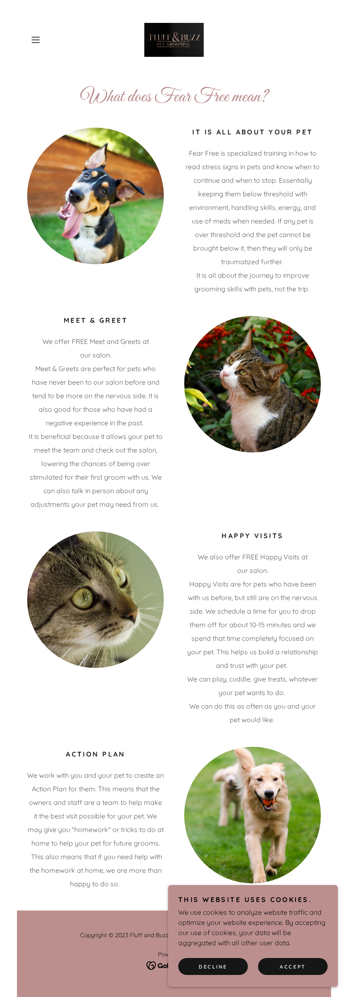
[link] (174, 40)
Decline (213, 966)
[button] (49, 39)
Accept (293, 966)
